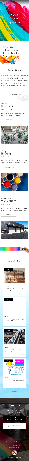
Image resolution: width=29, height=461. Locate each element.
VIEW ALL (14, 392)
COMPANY (14, 94)
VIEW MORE (8, 120)
